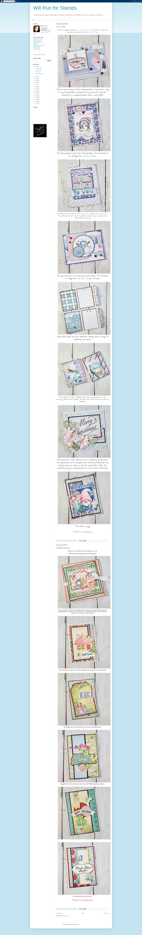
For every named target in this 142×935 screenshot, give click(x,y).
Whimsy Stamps (89, 156)
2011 (36, 101)
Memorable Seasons (37, 39)
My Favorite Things (92, 32)
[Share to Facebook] (84, 541)
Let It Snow (60, 27)
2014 (36, 95)
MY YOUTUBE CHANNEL (39, 54)
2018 (36, 88)
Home (33, 19)
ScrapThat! (35, 43)
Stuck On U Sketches (38, 42)
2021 (36, 82)
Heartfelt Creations (37, 41)
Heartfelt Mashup (63, 548)
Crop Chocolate (36, 49)
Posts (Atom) (65, 915)
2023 (36, 78)
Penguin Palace (84, 214)
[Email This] (79, 541)
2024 (36, 76)
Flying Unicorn (36, 48)
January (38, 70)
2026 (36, 66)
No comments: (74, 540)
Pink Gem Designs (84, 278)
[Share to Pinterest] (86, 541)
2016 (36, 92)
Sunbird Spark (103, 214)
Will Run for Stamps (55, 8)
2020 (36, 84)
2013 (36, 97)
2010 (36, 103)
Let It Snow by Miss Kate (83, 30)
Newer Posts (59, 913)
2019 (36, 86)
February (38, 68)
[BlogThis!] (81, 541)
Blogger (77, 924)
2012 (36, 99)
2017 (36, 90)
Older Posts (105, 913)
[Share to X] (82, 541)
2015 (36, 93)
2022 (36, 80)
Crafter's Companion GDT (39, 45)
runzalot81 (44, 25)
